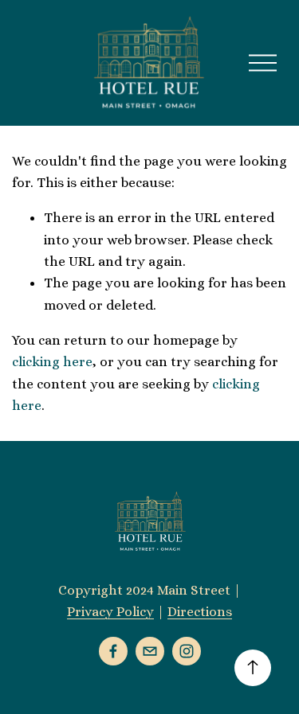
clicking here (52, 361)
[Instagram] (186, 651)
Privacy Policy (110, 611)
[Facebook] (113, 651)
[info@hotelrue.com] (150, 651)
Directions (199, 611)
